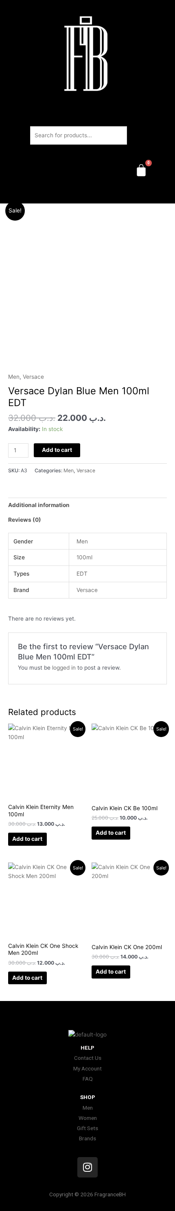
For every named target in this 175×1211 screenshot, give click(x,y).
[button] (87, 191)
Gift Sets (87, 1128)
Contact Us (87, 1058)
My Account (87, 1068)
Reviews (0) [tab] (24, 519)
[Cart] (141, 170)
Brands (87, 1138)
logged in (64, 667)
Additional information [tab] (39, 505)
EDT (82, 573)
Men (14, 376)
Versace (33, 376)
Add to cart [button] (27, 839)
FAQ (88, 1078)
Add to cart (57, 450)
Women (88, 1118)
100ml (84, 557)
